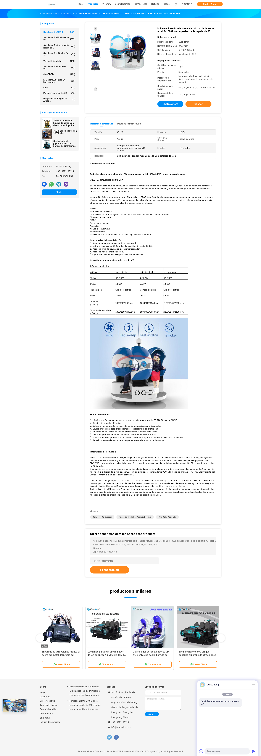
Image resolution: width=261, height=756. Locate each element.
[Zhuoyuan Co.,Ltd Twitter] (109, 737)
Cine (59, 87)
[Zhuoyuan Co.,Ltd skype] (58, 184)
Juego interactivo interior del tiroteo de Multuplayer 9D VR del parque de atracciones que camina (61, 655)
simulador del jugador (102, 517)
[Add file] (201, 751)
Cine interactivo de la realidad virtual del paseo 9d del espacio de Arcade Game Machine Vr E (152, 655)
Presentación (109, 570)
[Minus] (253, 685)
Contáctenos (46, 713)
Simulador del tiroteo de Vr (59, 54)
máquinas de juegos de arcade (59, 99)
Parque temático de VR (59, 93)
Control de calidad (48, 709)
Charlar (59, 192)
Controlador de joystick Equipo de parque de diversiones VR (64, 143)
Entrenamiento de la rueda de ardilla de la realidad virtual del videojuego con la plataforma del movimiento (84, 691)
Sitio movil (45, 718)
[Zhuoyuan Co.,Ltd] (51, 4)
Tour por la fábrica (49, 705)
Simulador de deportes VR (59, 67)
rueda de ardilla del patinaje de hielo (135, 517)
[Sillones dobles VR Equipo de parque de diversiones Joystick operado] (47, 123)
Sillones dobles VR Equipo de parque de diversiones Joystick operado (63, 123)
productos (45, 696)
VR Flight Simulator (59, 61)
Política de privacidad (50, 722)
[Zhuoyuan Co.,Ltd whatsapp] (51, 184)
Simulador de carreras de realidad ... (59, 46)
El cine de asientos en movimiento (59, 81)
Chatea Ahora (209, 4)
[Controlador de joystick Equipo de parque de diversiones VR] (47, 144)
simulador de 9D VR (59, 32)
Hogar (43, 692)
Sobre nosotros (47, 701)
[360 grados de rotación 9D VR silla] (47, 134)
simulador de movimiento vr (59, 38)
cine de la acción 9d (167, 517)
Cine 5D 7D (59, 74)
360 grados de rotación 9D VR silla (65, 132)
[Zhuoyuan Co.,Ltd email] (44, 184)
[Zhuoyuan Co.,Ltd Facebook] (116, 737)
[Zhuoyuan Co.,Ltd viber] (66, 184)
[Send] (253, 751)
